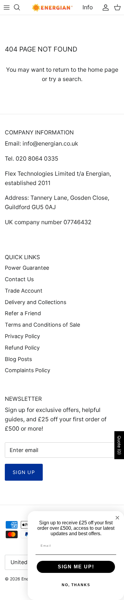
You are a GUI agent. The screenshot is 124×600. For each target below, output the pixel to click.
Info (87, 7)
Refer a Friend (23, 313)
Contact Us (19, 279)
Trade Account (23, 290)
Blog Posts (18, 359)
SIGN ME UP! (76, 566)
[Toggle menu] (6, 7)
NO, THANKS (76, 585)
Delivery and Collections (35, 302)
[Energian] (52, 7)
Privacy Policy (22, 336)
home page (103, 69)
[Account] (104, 7)
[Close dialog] (117, 517)
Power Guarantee (27, 268)
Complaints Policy (27, 370)
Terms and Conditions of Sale (42, 325)
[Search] (19, 7)
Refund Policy (22, 347)
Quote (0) (119, 445)
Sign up (24, 472)
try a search (65, 79)
